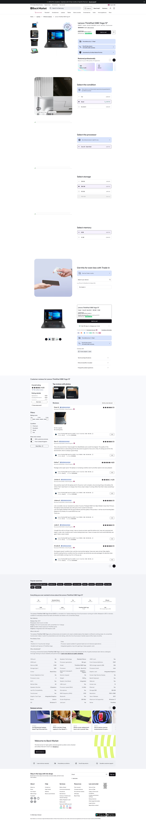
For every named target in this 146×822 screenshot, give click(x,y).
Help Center (48, 789)
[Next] (60, 339)
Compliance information (107, 330)
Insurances (62, 791)
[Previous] (46, 339)
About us (32, 787)
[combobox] (94, 279)
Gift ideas (76, 793)
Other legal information (94, 801)
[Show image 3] (56, 339)
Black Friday (77, 795)
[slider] (32, 419)
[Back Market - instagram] (31, 798)
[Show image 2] (53, 339)
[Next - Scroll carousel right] (114, 60)
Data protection (92, 799)
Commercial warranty (65, 789)
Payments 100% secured (66, 804)
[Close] (144, 2)
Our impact (33, 791)
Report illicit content (93, 805)
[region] (96, 67)
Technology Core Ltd (91, 330)
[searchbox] (66, 8)
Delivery (47, 791)
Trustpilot (32, 795)
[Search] (50, 8)
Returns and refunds (50, 793)
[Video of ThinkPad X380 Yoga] (34, 34)
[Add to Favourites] (114, 32)
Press (31, 789)
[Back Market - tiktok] (35, 798)
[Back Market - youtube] (38, 798)
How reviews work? (37, 405)
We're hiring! (33, 793)
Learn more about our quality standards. (72, 653)
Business (104, 8)
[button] (67, 27)
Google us (55, 746)
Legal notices (92, 803)
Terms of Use (92, 787)
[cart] (114, 8)
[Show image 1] (49, 339)
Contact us (47, 787)
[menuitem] (55, 12)
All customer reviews (79, 791)
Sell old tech (62, 793)
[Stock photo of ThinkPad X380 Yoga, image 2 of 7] (34, 43)
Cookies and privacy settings (93, 796)
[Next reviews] (114, 566)
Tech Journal (77, 787)
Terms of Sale (92, 789)
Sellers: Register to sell (65, 799)
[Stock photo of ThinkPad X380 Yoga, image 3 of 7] (34, 51)
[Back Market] (38, 8)
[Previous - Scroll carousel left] (110, 60)
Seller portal (62, 802)
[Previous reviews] (110, 566)
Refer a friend (63, 787)
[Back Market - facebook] (31, 801)
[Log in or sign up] (110, 8)
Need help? (97, 8)
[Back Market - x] (35, 801)
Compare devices (78, 789)
